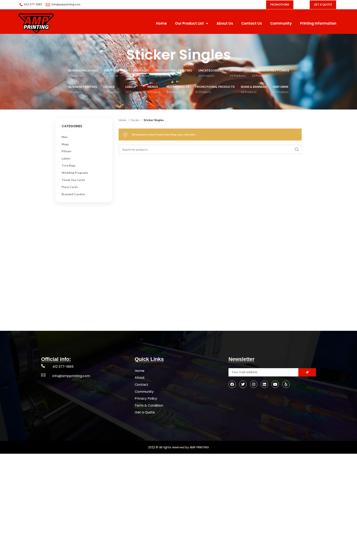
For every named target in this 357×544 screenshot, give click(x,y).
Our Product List (189, 23)
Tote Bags (69, 165)
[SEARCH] (297, 149)
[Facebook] (232, 384)
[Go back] (121, 55)
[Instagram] (253, 384)
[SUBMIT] (307, 372)
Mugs (65, 144)
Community (281, 23)
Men (65, 137)
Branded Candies (73, 194)
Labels (66, 158)
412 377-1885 (33, 4)
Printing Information (318, 23)
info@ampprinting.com (65, 4)
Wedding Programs (75, 172)
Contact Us (251, 23)
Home (161, 23)
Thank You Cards (73, 180)
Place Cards (70, 187)
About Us (225, 23)
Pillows (66, 151)
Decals (135, 120)
